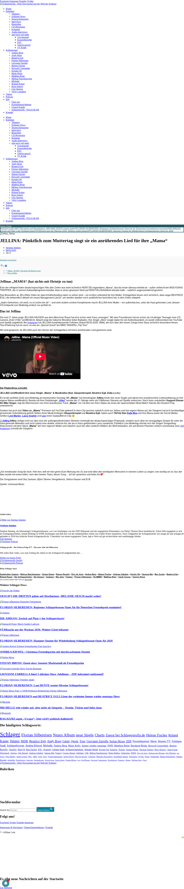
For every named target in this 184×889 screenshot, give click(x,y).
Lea (44, 416)
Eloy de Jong (77, 574)
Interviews (16, 21)
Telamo (15, 741)
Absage (127, 760)
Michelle (15, 81)
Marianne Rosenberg (104, 757)
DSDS (133, 753)
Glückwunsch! (24, 45)
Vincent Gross (49, 760)
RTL (30, 757)
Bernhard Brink (139, 745)
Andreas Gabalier (121, 574)
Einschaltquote (39, 760)
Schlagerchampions (74, 749)
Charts (100, 735)
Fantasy (69, 577)
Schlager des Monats (156, 753)
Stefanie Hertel (91, 749)
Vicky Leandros (19, 91)
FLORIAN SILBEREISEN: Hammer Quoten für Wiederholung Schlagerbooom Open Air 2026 (131, 231)
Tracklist (91, 757)
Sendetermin (154, 757)
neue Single (85, 735)
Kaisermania (102, 760)
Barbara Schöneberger (167, 757)
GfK (86, 753)
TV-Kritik (21, 47)
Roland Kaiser (18, 84)
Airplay (13, 749)
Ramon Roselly (63, 574)
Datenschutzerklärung (34, 827)
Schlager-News (18, 16)
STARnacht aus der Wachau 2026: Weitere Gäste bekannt (62, 231)
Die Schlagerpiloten (23, 577)
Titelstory (16, 14)
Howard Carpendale (21, 68)
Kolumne (16, 29)
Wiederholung (20, 760)
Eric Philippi (171, 753)
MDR (24, 741)
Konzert (47, 749)
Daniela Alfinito (71, 760)
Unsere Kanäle (18, 107)
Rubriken (10, 11)
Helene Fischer (18, 65)
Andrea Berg (17, 53)
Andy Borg (17, 55)
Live (78, 760)
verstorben (11, 760)
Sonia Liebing (60, 760)
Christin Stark (58, 749)
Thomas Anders (146, 749)
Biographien (5, 785)
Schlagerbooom (15, 745)
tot (178, 753)
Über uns (16, 102)
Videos (9, 94)
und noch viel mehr (20, 34)
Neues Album (64, 735)
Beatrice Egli (17, 58)
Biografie (3, 760)
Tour (82, 741)
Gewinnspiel (23, 37)
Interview (29, 760)
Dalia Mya (132, 413)
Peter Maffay (10, 757)
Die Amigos (39, 577)
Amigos (13, 753)
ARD (35, 757)
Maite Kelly (74, 745)
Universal (94, 760)
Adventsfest (133, 757)
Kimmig (113, 749)
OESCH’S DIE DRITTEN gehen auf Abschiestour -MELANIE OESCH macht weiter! (38, 228)
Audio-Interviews (19, 32)
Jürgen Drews (48, 574)
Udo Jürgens (17, 89)
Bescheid (28, 579)
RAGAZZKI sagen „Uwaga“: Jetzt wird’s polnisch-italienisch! (36, 718)
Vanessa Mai (147, 574)
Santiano (50, 577)
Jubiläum (80, 753)
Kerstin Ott (17, 71)
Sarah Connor (124, 577)
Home (8, 8)
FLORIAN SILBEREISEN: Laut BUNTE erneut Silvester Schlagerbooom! (44, 685)
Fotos (2, 757)
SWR (110, 745)
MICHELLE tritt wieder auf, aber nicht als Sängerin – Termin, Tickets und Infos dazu (51, 707)
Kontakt (9, 112)
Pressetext (121, 760)
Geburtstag (125, 753)
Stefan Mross (117, 741)
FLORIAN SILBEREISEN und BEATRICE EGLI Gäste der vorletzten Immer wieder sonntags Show (60, 696)
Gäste (66, 741)
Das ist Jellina (12, 273)
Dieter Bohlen (114, 753)
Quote (74, 741)
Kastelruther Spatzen (9, 574)
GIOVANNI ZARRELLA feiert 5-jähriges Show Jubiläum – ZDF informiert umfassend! (52, 674)
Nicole (147, 757)
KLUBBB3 (97, 577)
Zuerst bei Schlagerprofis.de (125, 735)
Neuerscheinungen (20, 19)
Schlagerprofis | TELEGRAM (25, 110)
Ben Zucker (160, 574)
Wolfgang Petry (137, 760)
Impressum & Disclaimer (11, 827)
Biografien (16, 24)
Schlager (10, 734)
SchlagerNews (6, 778)
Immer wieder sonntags (94, 745)
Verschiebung (112, 760)
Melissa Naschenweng (22, 78)
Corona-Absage (69, 753)
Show (153, 741)
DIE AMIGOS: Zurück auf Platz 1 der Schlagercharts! (32, 618)
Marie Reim (17, 73)
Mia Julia (60, 577)
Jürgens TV (164, 741)
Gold (40, 757)
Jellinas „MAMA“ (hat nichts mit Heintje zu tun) (24, 271)
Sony (45, 757)
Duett (145, 760)
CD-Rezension (18, 27)
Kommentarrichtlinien (21, 104)
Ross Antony (17, 86)
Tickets (121, 749)
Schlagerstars (12, 50)
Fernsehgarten (141, 741)
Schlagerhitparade (55, 757)
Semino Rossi (139, 577)
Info (7, 99)
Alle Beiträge (6, 539)
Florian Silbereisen (20, 60)
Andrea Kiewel (33, 745)
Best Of (21, 749)
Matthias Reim (18, 76)
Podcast (9, 97)
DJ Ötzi (141, 757)
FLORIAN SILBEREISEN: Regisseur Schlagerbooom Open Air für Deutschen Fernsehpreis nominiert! (122, 228)
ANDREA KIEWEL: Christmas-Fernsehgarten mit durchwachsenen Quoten (45, 651)
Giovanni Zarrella (20, 63)
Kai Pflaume (86, 760)
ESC (19, 42)
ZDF (128, 741)
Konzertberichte (24, 40)
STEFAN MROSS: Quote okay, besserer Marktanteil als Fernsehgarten (42, 663)
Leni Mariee (14, 416)
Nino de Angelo (81, 757)
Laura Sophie (29, 416)
